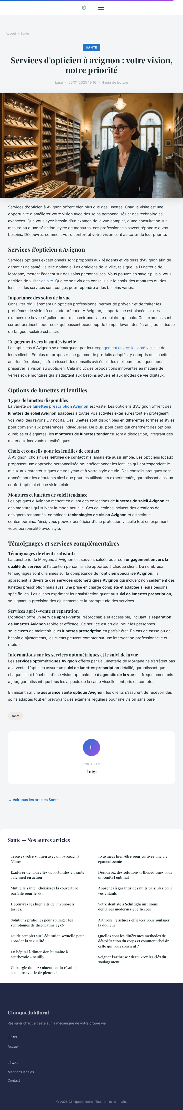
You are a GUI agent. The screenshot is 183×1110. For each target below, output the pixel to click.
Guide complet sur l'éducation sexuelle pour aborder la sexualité (47, 938)
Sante (25, 33)
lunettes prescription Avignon (60, 406)
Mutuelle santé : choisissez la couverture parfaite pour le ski (44, 890)
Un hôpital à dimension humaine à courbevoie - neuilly (39, 954)
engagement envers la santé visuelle (127, 347)
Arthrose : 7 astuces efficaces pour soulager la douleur (134, 922)
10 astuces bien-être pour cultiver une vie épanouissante (133, 859)
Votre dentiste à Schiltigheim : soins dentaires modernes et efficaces (128, 906)
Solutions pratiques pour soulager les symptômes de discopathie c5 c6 (42, 922)
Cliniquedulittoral (28, 1012)
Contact (14, 1080)
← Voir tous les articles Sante (33, 799)
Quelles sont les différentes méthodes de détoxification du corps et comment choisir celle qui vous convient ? (133, 940)
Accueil (11, 33)
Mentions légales (21, 1072)
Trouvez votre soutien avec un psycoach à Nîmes (45, 859)
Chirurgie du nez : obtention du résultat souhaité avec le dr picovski (44, 970)
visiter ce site (41, 280)
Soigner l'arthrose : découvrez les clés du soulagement (132, 959)
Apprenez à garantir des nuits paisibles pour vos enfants (135, 890)
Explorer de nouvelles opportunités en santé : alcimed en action (47, 875)
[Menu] (101, 7)
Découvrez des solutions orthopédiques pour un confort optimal (135, 875)
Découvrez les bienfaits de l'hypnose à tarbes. (42, 906)
